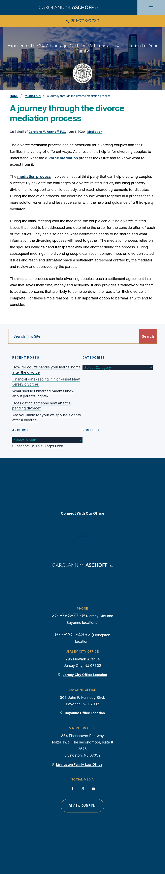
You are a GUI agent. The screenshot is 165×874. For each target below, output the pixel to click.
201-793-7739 (85, 21)
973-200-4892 (73, 634)
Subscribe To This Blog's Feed (37, 446)
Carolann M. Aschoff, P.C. (47, 131)
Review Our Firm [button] (82, 805)
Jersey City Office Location (85, 675)
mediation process (34, 176)
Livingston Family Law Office (79, 764)
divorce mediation (61, 158)
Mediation (94, 131)
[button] (151, 7)
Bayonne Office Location (85, 713)
